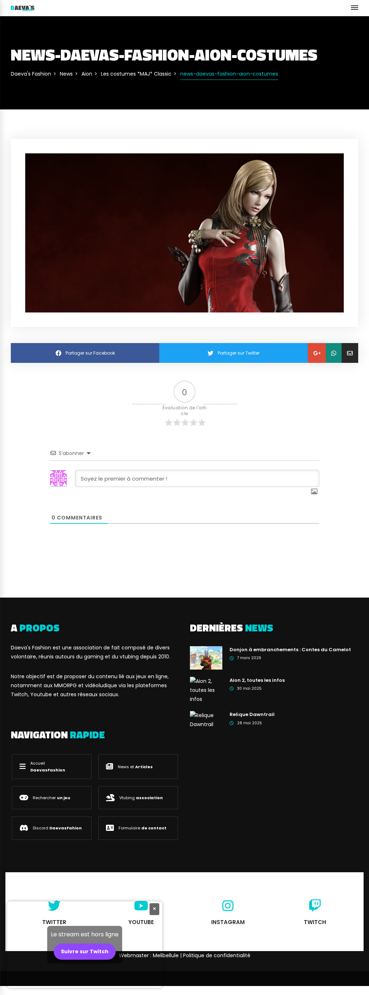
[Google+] (317, 353)
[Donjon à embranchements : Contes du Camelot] (206, 657)
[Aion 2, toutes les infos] (206, 689)
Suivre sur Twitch (84, 951)
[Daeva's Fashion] (23, 8)
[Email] (350, 353)
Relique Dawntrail (252, 714)
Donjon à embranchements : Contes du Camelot (290, 649)
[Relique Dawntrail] (206, 719)
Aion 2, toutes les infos (257, 680)
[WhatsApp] (334, 353)
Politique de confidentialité (216, 955)
